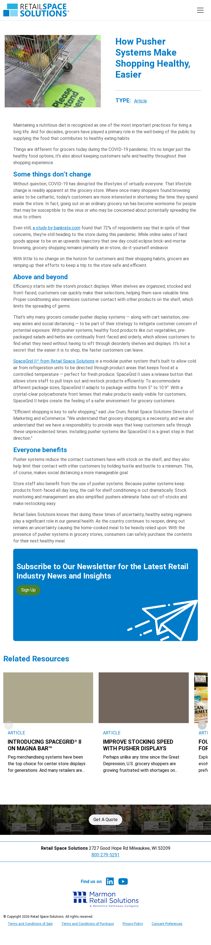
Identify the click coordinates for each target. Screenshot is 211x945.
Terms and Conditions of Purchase (87, 924)
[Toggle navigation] (200, 10)
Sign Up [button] (28, 590)
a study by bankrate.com (56, 227)
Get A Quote (105, 819)
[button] (202, 725)
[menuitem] (110, 881)
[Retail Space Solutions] (36, 10)
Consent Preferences (167, 924)
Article (140, 101)
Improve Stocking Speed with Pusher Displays (138, 745)
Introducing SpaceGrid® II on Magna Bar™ (44, 745)
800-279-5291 (105, 854)
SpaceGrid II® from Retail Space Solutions (54, 361)
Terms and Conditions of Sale (30, 924)
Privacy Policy (133, 924)
